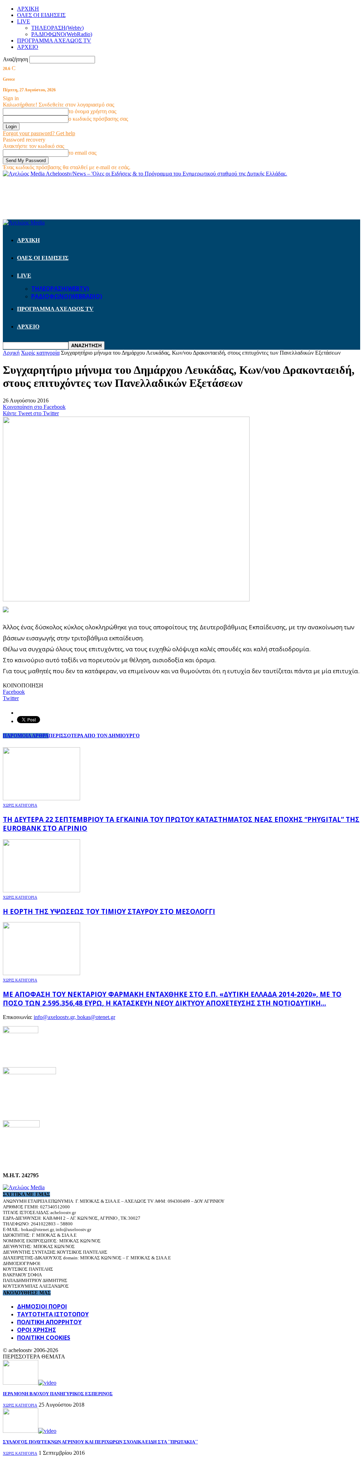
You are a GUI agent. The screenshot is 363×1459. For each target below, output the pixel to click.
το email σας (82, 153)
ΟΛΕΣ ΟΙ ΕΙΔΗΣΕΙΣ (41, 15)
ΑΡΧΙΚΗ (28, 9)
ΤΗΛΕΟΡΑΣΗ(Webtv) (57, 28)
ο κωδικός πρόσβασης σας (98, 119)
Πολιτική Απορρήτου (49, 1322)
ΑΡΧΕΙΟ (27, 47)
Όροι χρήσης (36, 1330)
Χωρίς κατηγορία (20, 805)
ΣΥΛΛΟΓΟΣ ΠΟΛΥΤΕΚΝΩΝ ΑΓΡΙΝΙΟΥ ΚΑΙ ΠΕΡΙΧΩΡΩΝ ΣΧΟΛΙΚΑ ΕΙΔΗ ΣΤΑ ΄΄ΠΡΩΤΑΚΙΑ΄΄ (100, 1441)
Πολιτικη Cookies (43, 1337)
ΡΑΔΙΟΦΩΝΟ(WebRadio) (61, 34)
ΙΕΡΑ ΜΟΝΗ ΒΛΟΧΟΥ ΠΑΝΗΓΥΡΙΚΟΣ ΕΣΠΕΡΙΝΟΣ (58, 1393)
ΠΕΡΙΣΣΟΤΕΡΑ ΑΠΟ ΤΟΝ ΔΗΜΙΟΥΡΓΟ (94, 735)
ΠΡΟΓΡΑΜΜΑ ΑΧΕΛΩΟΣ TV (54, 41)
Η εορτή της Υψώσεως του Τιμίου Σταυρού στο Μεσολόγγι (109, 911)
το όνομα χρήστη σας (92, 111)
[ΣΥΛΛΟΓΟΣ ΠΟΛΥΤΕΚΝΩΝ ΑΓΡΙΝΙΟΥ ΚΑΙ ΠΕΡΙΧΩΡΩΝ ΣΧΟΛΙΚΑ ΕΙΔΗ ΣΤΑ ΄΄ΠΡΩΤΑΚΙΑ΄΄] (29, 1431)
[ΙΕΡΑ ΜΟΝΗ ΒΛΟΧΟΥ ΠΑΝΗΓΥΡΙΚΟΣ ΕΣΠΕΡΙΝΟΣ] (29, 1383)
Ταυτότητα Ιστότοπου (53, 1314)
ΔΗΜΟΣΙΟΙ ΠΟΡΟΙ (42, 1306)
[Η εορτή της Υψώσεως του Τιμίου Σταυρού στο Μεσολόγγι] (41, 890)
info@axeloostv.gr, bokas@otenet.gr (74, 1017)
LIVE (23, 21)
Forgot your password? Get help (39, 133)
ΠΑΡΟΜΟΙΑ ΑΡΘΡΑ (26, 735)
